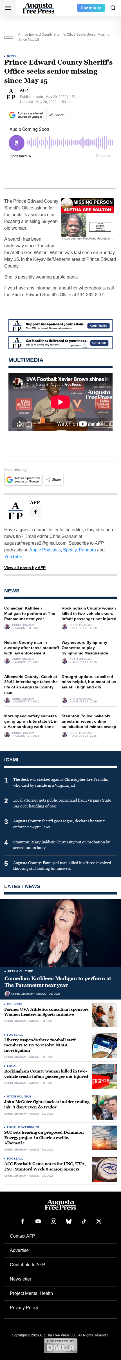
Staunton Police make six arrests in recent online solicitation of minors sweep (89, 721)
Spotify (70, 549)
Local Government (23, 1127)
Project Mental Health (31, 1293)
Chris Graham (23, 625)
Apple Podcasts (45, 549)
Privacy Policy (24, 1307)
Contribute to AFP (27, 1264)
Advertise (19, 1250)
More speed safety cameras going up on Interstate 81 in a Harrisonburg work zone (31, 721)
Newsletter (20, 1279)
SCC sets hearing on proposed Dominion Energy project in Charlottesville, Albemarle (44, 1138)
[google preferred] (26, 115)
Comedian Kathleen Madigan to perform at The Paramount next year (29, 613)
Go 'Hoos (14, 1004)
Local (12, 1065)
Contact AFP (22, 1236)
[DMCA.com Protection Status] (61, 1345)
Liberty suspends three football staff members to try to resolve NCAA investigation (40, 1045)
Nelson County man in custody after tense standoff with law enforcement (31, 647)
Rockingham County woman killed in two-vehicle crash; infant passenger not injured (89, 613)
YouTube (13, 556)
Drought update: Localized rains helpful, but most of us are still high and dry (89, 682)
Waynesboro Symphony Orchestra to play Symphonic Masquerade (85, 647)
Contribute (91, 8)
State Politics (19, 1096)
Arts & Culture (20, 971)
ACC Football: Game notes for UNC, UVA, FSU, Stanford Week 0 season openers (45, 1166)
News (11, 56)
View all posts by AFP (25, 567)
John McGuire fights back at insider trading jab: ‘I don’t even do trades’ (46, 1104)
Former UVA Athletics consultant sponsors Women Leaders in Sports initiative (46, 1012)
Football (15, 1034)
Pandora (87, 549)
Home (9, 37)
